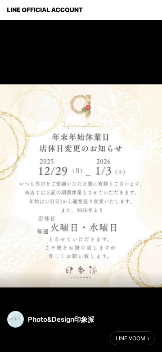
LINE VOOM (130, 338)
